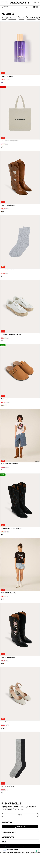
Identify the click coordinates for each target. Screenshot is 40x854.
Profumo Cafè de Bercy (7, 76)
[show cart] (38, 2)
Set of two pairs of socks (7, 270)
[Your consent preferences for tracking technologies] (37, 851)
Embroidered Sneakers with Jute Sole (11, 334)
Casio (3, 18)
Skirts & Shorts (31, 18)
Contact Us (21, 826)
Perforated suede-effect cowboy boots (11, 528)
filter (6, 7)
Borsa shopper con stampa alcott (9, 140)
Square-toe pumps (6, 721)
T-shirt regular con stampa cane (9, 463)
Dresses (21, 18)
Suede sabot (4, 399)
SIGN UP (20, 815)
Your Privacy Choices (12, 849)
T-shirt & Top (12, 18)
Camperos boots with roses (8, 205)
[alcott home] (20, 3)
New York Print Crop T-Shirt (8, 592)
